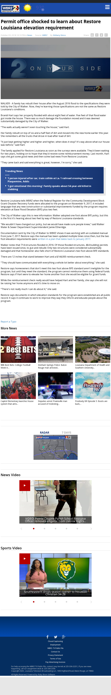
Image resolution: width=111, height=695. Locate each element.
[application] (55, 68)
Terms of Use (55, 658)
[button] (55, 68)
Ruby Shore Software (46, 674)
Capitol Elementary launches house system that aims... (17, 402)
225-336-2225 (71, 666)
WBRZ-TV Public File (55, 648)
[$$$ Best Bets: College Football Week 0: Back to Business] (18, 349)
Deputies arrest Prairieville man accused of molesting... (52, 402)
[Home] (10, 8)
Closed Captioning (55, 641)
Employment (55, 644)
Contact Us (55, 651)
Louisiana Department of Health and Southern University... (92, 366)
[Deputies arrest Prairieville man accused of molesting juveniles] (55, 385)
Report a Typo (8, 321)
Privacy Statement (55, 655)
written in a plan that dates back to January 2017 (64, 239)
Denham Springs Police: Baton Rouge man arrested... (52, 366)
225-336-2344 (49, 668)
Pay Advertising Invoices (55, 662)
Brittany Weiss (59, 35)
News (29, 35)
